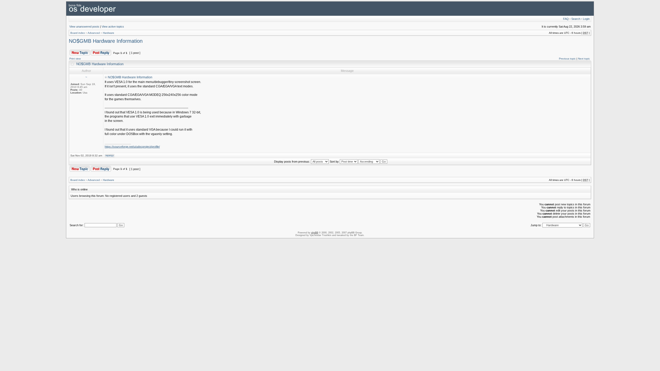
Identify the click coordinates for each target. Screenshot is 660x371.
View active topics (113, 26)
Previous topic (567, 58)
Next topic (584, 58)
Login (586, 18)
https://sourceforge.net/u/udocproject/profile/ (132, 146)
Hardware (108, 32)
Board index (77, 32)
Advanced (94, 32)
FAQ (566, 18)
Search (575, 18)
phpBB (314, 232)
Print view (75, 58)
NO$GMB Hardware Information (106, 41)
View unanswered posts (84, 26)
